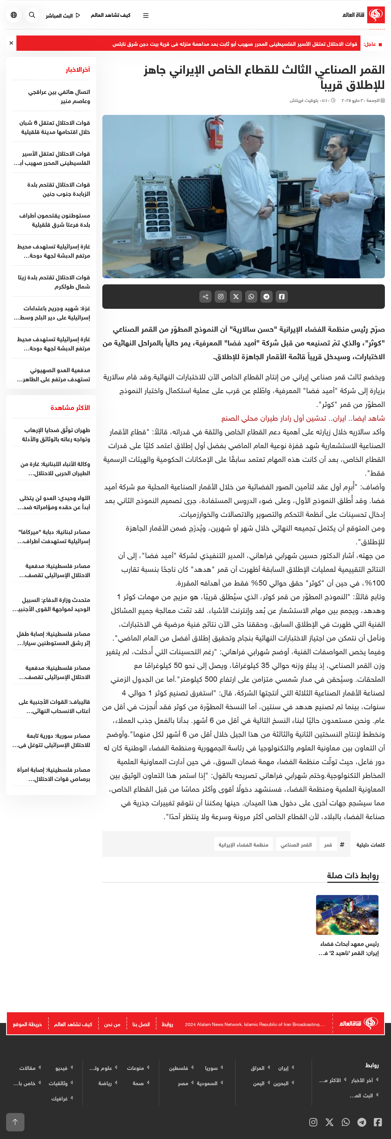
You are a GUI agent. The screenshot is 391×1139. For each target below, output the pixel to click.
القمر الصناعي (296, 844)
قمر (328, 844)
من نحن (112, 1023)
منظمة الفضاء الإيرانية (243, 844)
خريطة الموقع (27, 1023)
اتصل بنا (141, 1023)
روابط (167, 1023)
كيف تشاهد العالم (111, 14)
